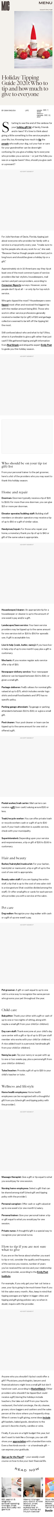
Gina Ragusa (10, 111)
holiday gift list (24, 127)
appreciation (19, 1441)
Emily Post (46, 345)
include (46, 1417)
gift (13, 807)
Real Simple (13, 345)
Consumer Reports (11, 285)
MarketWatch (38, 1389)
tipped (5, 305)
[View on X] (27, 436)
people (5, 143)
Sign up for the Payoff (13, 1457)
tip (39, 139)
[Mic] (5, 6)
